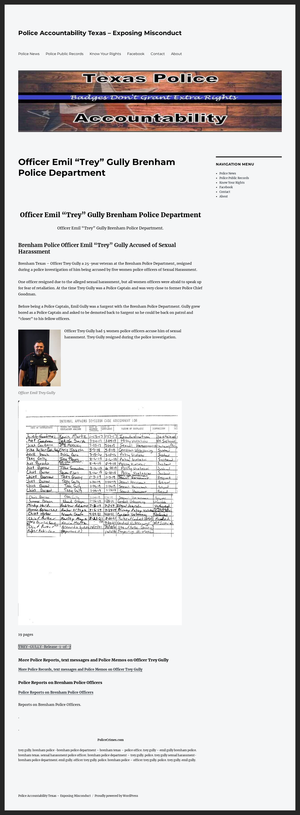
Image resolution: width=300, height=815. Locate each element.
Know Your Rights (105, 54)
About (176, 54)
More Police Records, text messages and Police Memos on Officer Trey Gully (80, 669)
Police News (29, 54)
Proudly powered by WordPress (116, 796)
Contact (158, 54)
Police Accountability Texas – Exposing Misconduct (100, 33)
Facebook (136, 54)
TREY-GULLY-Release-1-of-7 (44, 647)
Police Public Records (64, 54)
